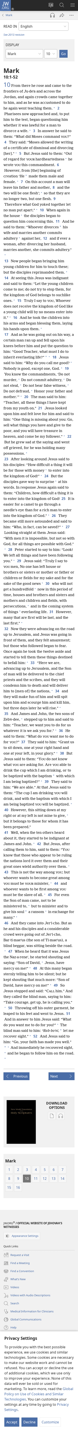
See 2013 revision (13, 35)
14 (6, 278)
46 (6, 923)
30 (48, 583)
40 (6, 810)
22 (69, 436)
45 (50, 894)
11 (58, 221)
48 (35, 968)
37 (23, 742)
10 (6, 84)
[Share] (62, 15)
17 (6, 334)
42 (39, 844)
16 (15, 317)
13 (6, 261)
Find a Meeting (16, 1263)
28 (10, 549)
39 (47, 781)
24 (46, 476)
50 (10, 1008)
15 (19, 300)
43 (6, 872)
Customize (50, 1422)
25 (64, 498)
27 (68, 527)
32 (6, 629)
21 (40, 408)
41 (6, 832)
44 (56, 883)
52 (35, 1036)
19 (67, 368)
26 (54, 515)
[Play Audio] (52, 15)
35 (6, 713)
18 (54, 357)
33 (33, 662)
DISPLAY (12, 44)
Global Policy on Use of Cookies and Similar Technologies (38, 1394)
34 (57, 691)
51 (68, 1013)
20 (26, 397)
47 (10, 951)
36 (61, 730)
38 (62, 753)
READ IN (10, 26)
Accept (11, 1422)
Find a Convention (18, 1271)
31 (51, 612)
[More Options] (71, 15)
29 (19, 561)
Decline (29, 1422)
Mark (9, 15)
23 (6, 459)
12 (45, 238)
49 (56, 985)
